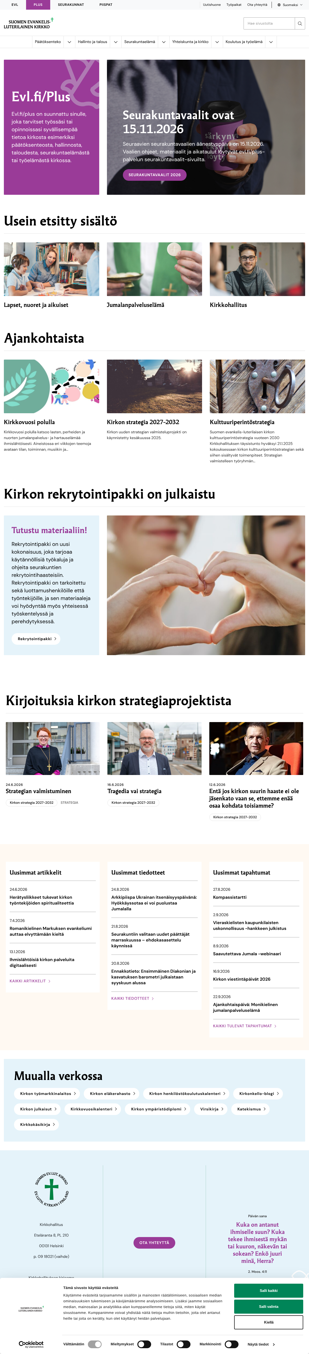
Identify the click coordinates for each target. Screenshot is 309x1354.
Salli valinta (268, 1306)
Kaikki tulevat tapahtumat (242, 1025)
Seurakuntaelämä (139, 41)
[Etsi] (300, 23)
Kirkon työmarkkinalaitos (45, 1093)
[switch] (144, 1344)
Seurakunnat (71, 5)
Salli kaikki (269, 1291)
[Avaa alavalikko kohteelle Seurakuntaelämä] (163, 42)
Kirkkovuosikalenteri (91, 1109)
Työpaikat (233, 5)
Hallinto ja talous (92, 41)
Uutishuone (212, 5)
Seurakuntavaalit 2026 (155, 174)
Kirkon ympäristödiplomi (156, 1109)
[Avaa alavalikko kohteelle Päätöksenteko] (69, 42)
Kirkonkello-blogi (256, 1093)
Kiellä (269, 1322)
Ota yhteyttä (257, 5)
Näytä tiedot (258, 1344)
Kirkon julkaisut (36, 1109)
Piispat (105, 5)
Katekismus (249, 1109)
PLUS (38, 5)
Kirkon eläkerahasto (110, 1093)
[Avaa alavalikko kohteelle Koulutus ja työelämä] (271, 42)
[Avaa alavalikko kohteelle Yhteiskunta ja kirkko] (217, 42)
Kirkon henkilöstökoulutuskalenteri (185, 1093)
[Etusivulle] (29, 23)
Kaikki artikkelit (28, 981)
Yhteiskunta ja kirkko (190, 41)
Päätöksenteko (48, 41)
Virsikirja (209, 1109)
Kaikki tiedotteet (130, 998)
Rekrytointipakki (35, 638)
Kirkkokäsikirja (35, 1124)
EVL (15, 5)
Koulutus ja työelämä (244, 41)
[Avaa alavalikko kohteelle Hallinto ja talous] (115, 42)
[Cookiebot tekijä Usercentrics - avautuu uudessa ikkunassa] (31, 1344)
